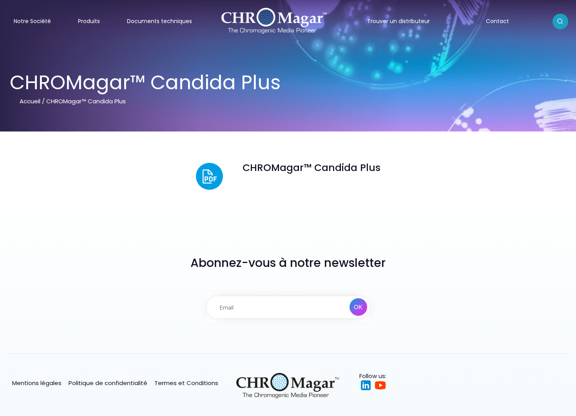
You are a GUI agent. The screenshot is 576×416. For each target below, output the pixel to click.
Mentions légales (37, 383)
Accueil (30, 101)
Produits (89, 21)
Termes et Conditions (186, 383)
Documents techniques (159, 21)
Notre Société (32, 21)
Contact (497, 21)
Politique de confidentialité (108, 383)
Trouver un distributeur (398, 21)
